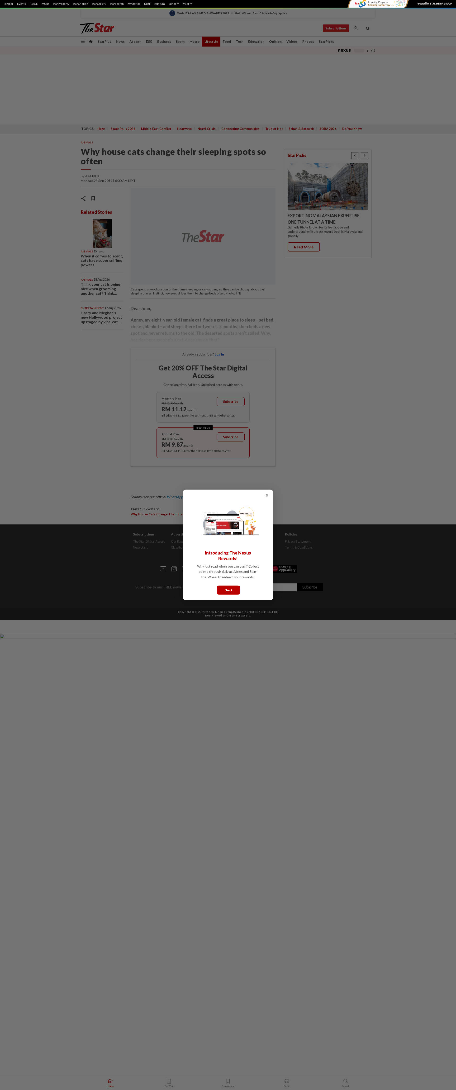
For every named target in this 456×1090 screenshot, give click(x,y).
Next (228, 590)
